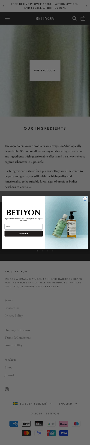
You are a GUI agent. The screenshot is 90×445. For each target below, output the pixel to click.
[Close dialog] (85, 199)
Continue (23, 233)
